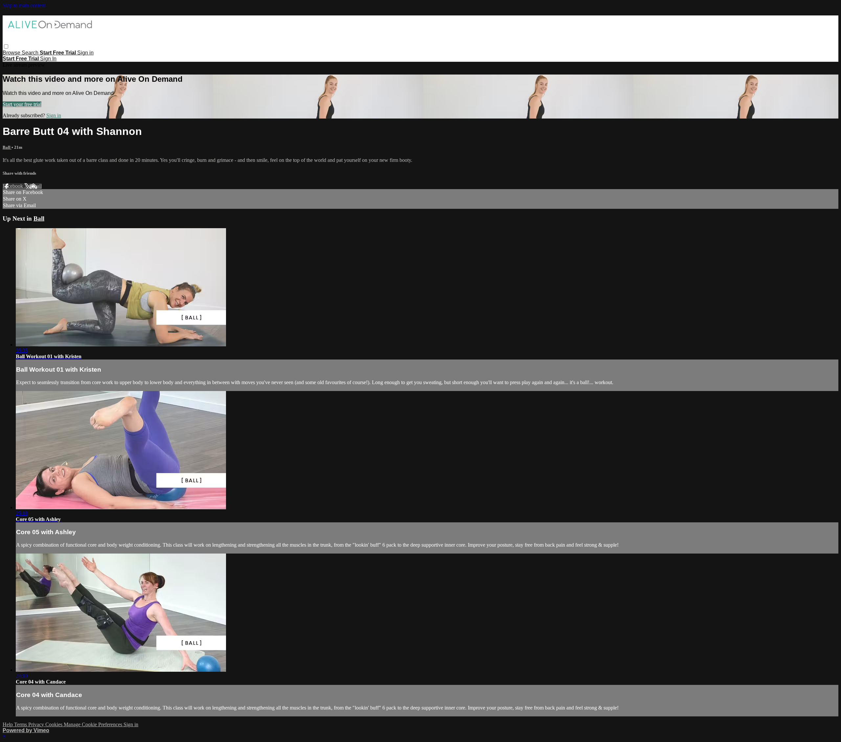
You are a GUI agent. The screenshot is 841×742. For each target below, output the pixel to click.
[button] (6, 46)
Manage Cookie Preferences (94, 724)
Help (8, 724)
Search (31, 52)
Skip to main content (24, 5)
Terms (21, 724)
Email (36, 186)
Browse (12, 52)
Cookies (54, 724)
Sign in (85, 52)
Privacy (36, 724)
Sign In (48, 58)
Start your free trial (22, 104)
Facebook (13, 186)
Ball (7, 147)
